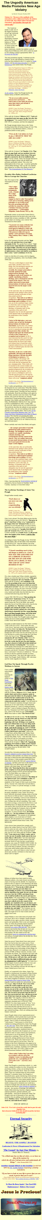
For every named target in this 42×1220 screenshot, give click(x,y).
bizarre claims (9, 687)
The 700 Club (10, 1025)
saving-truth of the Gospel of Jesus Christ (17, 980)
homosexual (8, 64)
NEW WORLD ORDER (27, 1086)
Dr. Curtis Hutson (17, 1168)
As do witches (9, 93)
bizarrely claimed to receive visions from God (19, 754)
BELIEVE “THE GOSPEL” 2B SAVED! (21, 1143)
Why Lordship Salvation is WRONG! (25, 1179)
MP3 (37, 1179)
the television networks (20, 63)
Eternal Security (21, 1118)
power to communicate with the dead (24, 934)
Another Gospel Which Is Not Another (17, 1166)
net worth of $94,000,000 (19, 927)
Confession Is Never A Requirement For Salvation (21, 1146)
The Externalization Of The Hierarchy (21, 169)
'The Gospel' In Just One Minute (19, 1150)
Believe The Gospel (27, 1187)
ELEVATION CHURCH (29, 481)
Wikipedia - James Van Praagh (16, 89)
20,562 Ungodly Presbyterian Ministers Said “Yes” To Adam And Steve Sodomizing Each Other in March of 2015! (21, 413)
